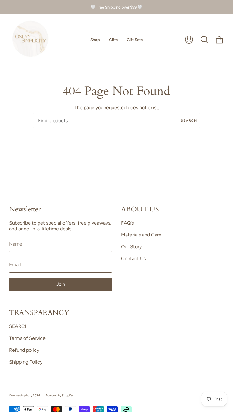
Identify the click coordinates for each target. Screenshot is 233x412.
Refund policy (24, 350)
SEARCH (19, 326)
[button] (95, 39)
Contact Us (133, 258)
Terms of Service (27, 338)
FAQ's (127, 223)
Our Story (131, 247)
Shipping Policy (25, 362)
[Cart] (219, 39)
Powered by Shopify (59, 395)
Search (189, 121)
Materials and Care (141, 235)
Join (60, 284)
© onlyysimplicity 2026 (24, 395)
